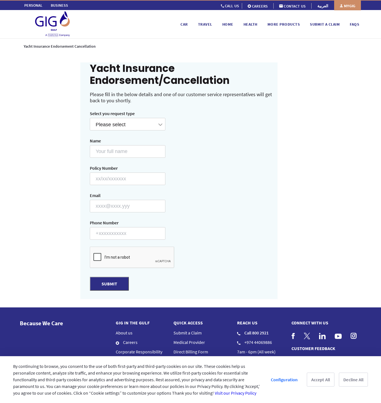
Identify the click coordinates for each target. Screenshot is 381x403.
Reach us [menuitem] (247, 323)
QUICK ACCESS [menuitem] (188, 323)
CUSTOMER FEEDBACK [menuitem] (313, 348)
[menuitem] (33, 5)
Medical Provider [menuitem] (189, 342)
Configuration (284, 379)
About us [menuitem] (124, 333)
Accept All (320, 379)
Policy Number (104, 168)
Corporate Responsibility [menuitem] (139, 352)
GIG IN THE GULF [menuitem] (132, 323)
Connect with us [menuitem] (309, 323)
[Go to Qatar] (99, 24)
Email (95, 195)
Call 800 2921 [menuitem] (256, 333)
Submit (109, 284)
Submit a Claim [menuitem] (187, 333)
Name (95, 141)
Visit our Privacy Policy (235, 393)
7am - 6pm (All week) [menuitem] (256, 352)
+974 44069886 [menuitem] (257, 342)
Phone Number (104, 222)
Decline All (353, 379)
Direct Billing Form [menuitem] (190, 352)
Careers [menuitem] (130, 342)
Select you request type (112, 113)
